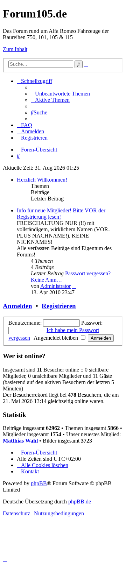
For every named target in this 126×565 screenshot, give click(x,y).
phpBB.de (79, 501)
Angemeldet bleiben (56, 338)
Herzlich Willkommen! (42, 180)
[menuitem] (60, 94)
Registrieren (59, 306)
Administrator (55, 286)
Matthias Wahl (20, 441)
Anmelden (17, 306)
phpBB (39, 483)
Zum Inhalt (15, 49)
